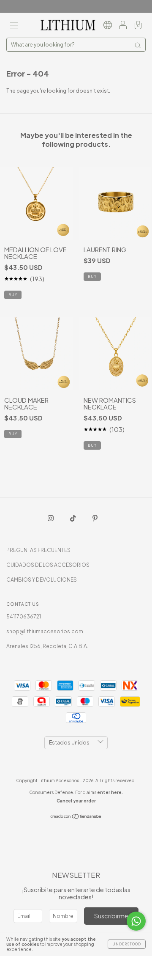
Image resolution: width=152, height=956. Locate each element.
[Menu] (14, 26)
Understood (126, 944)
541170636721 (23, 616)
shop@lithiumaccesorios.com (44, 631)
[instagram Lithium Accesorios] (51, 518)
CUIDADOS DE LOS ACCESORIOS (48, 565)
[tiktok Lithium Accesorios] (73, 518)
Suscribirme (111, 916)
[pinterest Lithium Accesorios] (95, 518)
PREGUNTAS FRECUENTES (38, 550)
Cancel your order (76, 800)
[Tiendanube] (76, 817)
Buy (92, 277)
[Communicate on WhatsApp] (136, 921)
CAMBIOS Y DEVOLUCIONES (41, 580)
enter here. (110, 792)
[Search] (137, 45)
